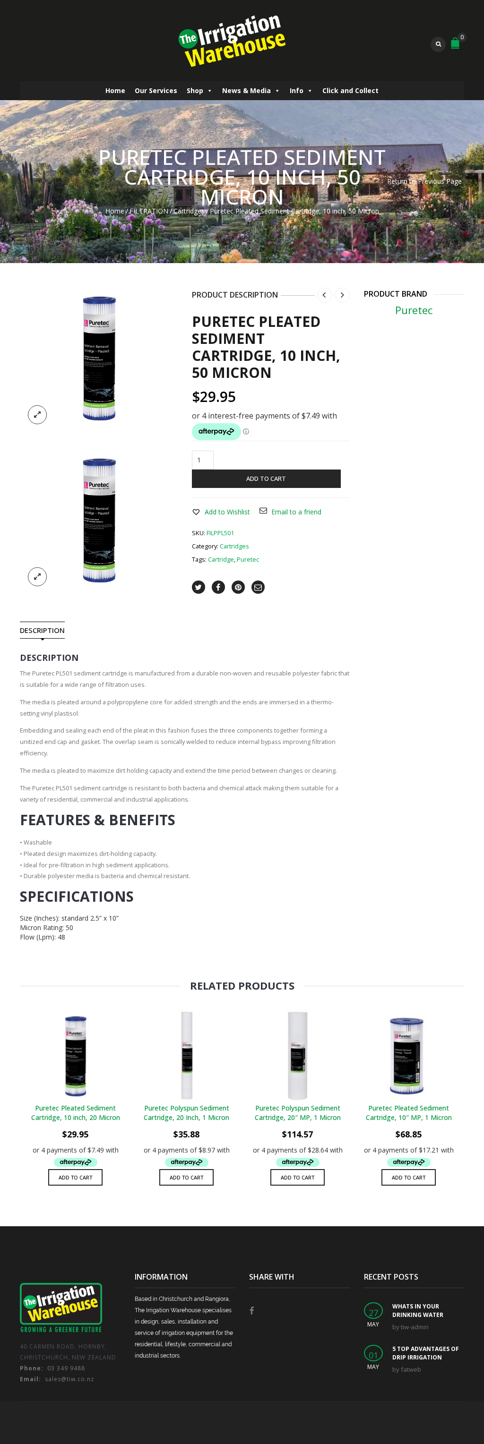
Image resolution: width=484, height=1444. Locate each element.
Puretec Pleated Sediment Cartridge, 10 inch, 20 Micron (75, 1112)
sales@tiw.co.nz (57, 1379)
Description (42, 630)
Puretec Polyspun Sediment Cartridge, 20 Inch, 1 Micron (186, 1112)
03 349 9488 (52, 1368)
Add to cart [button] (75, 1177)
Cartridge (221, 559)
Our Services (156, 90)
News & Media (246, 90)
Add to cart (266, 478)
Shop (195, 90)
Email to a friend (296, 511)
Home (115, 90)
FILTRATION (149, 210)
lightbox (37, 414)
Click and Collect (350, 90)
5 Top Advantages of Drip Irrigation (425, 1353)
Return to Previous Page (424, 181)
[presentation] (18, 1082)
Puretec (248, 559)
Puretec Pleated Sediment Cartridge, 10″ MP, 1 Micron (409, 1112)
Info (296, 90)
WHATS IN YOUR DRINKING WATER (417, 1310)
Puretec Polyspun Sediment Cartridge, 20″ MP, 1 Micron (298, 1112)
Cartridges (189, 210)
